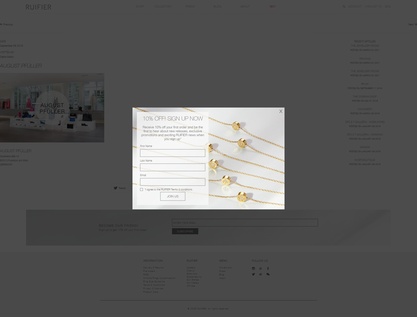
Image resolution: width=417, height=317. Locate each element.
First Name (146, 146)
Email (143, 175)
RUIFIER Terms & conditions (176, 189)
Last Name (146, 160)
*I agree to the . (169, 189)
